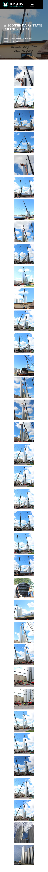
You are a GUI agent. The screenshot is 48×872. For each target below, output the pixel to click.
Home (13, 38)
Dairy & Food (16, 41)
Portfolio (27, 38)
